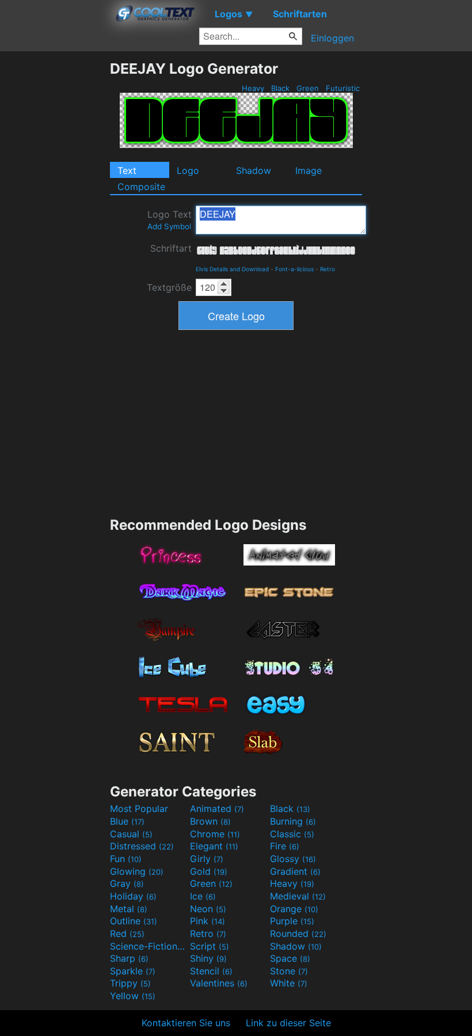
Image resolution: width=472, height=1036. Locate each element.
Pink (207, 921)
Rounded (298, 933)
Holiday (133, 896)
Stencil (211, 971)
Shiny (208, 958)
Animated (217, 808)
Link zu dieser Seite (288, 1023)
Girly (206, 858)
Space (290, 958)
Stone (289, 971)
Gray (127, 883)
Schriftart (171, 248)
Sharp (129, 958)
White (288, 983)
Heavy (253, 88)
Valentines (219, 983)
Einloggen (332, 38)
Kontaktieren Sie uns (186, 1023)
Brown (210, 821)
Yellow (132, 995)
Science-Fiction (148, 946)
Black (280, 88)
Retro (327, 268)
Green (307, 88)
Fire (284, 846)
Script (209, 946)
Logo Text (169, 219)
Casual (131, 834)
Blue (127, 821)
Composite (141, 186)
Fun (126, 858)
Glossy (293, 858)
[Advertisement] (55, 232)
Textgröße (169, 287)
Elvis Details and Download (232, 268)
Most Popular (139, 808)
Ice (203, 896)
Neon (208, 908)
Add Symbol (169, 226)
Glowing (136, 871)
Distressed (142, 846)
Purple (292, 921)
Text (126, 170)
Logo (188, 170)
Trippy (130, 983)
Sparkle (132, 971)
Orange (294, 908)
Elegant (214, 846)
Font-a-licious (294, 268)
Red (127, 933)
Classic (292, 834)
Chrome (215, 834)
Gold (208, 871)
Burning (293, 821)
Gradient (295, 871)
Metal (128, 908)
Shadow (253, 170)
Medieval (298, 896)
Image (308, 170)
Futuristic (342, 88)
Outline (133, 921)
